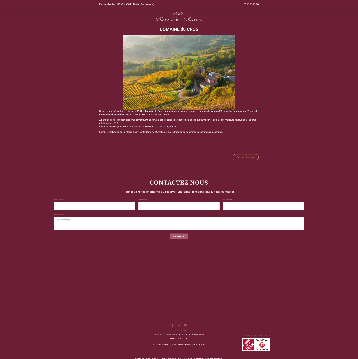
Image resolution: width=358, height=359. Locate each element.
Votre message (59, 215)
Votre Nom (58, 200)
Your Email (227, 200)
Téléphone (142, 200)
